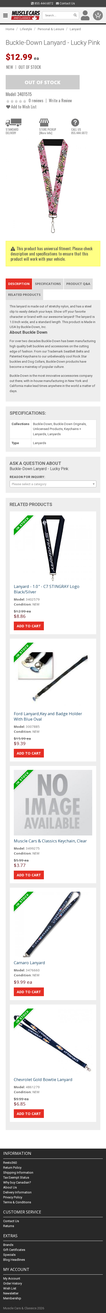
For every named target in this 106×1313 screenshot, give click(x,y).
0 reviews (36, 100)
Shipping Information (18, 1172)
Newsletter (10, 1293)
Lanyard (75, 29)
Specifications (48, 283)
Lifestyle (26, 29)
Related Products (24, 294)
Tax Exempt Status (16, 1177)
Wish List (9, 1288)
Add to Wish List (23, 106)
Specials (9, 1255)
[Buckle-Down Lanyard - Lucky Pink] (53, 186)
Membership (12, 1298)
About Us (10, 1187)
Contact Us (67, 3)
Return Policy (12, 1167)
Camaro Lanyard (29, 962)
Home (10, 29)
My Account (11, 1278)
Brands (8, 1245)
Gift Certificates (14, 1250)
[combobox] (53, 483)
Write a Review (60, 100)
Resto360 (10, 1162)
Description (19, 283)
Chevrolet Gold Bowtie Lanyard (43, 1079)
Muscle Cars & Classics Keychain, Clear (50, 841)
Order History (12, 1283)
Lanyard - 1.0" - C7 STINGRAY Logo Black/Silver (46, 589)
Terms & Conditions (17, 1202)
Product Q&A (78, 283)
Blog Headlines (14, 1260)
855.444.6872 (43, 3)
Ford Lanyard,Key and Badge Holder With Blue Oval (48, 716)
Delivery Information (17, 1192)
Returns (8, 1226)
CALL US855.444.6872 (79, 131)
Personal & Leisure (51, 29)
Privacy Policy (12, 1197)
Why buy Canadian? (17, 1182)
